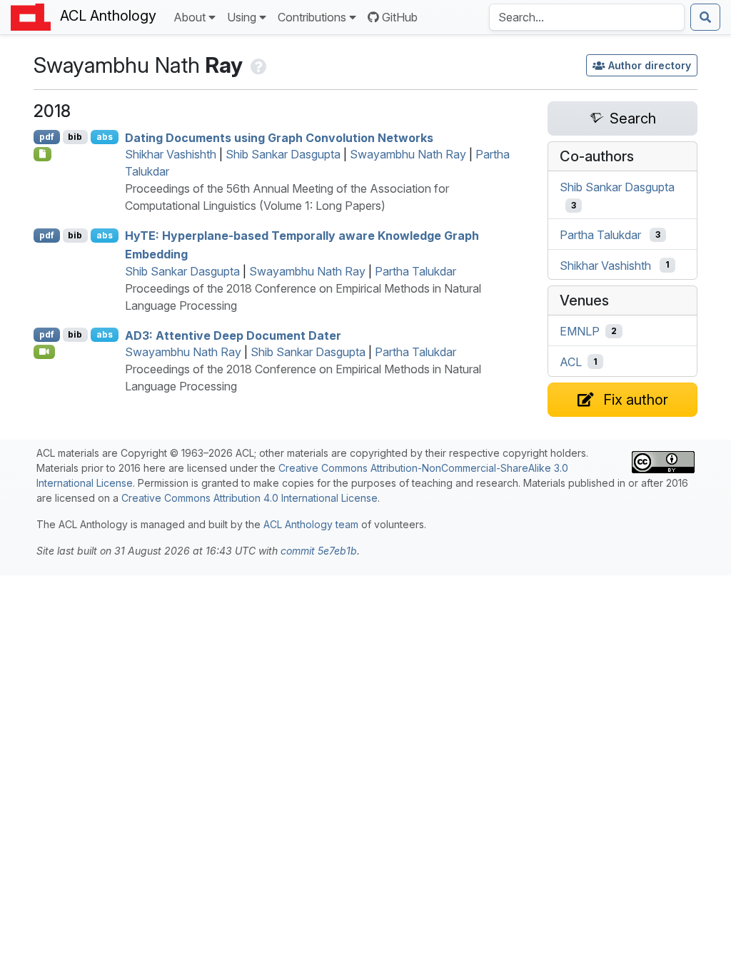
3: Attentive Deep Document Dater (233, 335)
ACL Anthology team (310, 524)
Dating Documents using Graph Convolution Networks (279, 137)
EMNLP (580, 331)
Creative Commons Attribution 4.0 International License (249, 498)
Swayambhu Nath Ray (408, 154)
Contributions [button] (312, 17)
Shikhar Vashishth (170, 154)
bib (75, 136)
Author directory (649, 65)
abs (104, 136)
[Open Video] (44, 352)
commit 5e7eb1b (319, 551)
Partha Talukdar (415, 271)
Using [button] (241, 17)
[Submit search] (705, 17)
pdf (46, 136)
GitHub (400, 17)
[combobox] (587, 17)
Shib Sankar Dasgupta (283, 154)
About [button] (189, 17)
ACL (571, 362)
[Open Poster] (42, 154)
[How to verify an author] (257, 65)
